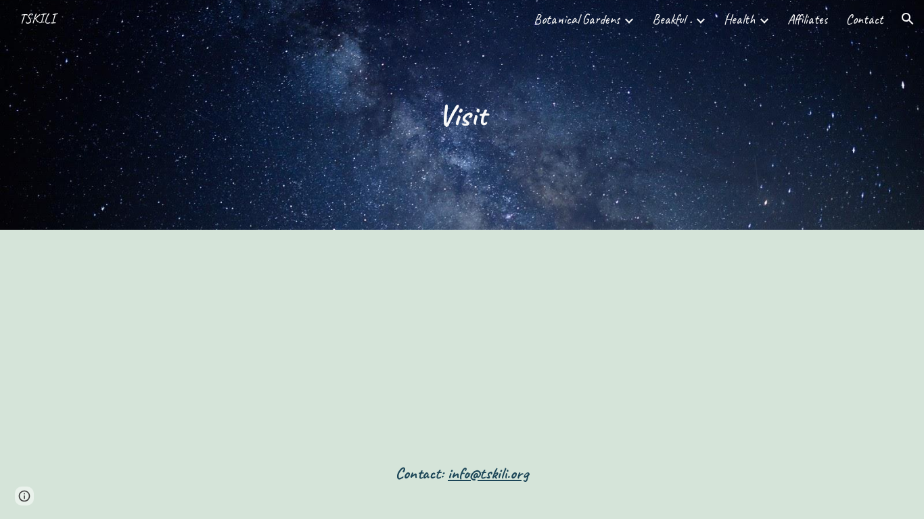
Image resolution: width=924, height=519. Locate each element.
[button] (908, 19)
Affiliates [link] (807, 19)
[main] (462, 115)
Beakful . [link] (672, 19)
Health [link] (740, 19)
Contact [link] (864, 19)
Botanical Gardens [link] (577, 19)
